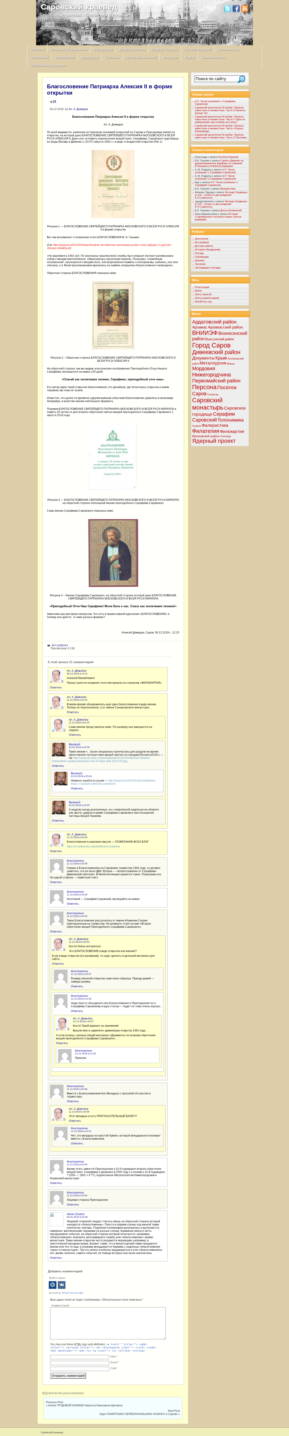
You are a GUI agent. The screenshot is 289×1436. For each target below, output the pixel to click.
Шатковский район (205, 436)
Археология (201, 238)
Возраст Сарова (165, 49)
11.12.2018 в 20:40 (77, 894)
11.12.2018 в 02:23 (77, 700)
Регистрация (202, 287)
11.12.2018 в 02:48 (77, 837)
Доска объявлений (141, 57)
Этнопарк (225, 436)
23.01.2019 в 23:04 (81, 776)
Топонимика (230, 419)
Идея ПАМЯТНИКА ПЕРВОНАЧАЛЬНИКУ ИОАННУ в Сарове (138, 1414)
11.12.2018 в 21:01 (81, 1131)
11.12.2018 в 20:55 (77, 1195)
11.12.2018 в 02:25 (79, 722)
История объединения (69, 49)
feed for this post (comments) (63, 1393)
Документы (203, 358)
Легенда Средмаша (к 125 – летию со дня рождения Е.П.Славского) (221, 195)
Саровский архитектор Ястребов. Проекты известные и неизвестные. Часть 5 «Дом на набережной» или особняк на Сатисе (220, 119)
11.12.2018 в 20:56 (79, 1111)
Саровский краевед (79, 6)
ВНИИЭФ (205, 333)
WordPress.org (203, 301)
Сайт (113, 1368)
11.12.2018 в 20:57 (81, 974)
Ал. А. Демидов (78, 109)
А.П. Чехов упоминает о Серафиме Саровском (215, 171)
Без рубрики (60, 645)
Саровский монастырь (207, 404)
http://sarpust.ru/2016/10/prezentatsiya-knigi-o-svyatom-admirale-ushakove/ (113, 782)
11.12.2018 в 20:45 (77, 916)
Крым (221, 357)
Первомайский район (216, 381)
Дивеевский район (216, 352)
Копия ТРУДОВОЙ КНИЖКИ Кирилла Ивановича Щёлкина (85, 1405)
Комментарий (60, 1305)
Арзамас (199, 327)
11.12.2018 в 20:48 (77, 1089)
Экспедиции (103, 49)
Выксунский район (219, 339)
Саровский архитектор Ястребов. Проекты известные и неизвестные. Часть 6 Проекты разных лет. (220, 110)
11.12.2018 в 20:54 (77, 1164)
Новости (37, 49)
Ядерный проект (213, 441)
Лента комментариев (207, 298)
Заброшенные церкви (47, 65)
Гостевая (112, 57)
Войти (198, 290)
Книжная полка (213, 57)
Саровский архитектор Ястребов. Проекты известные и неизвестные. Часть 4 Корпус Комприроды (219, 128)
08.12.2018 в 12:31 (77, 673)
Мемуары (170, 57)
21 (54, 101)
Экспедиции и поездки (207, 267)
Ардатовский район (214, 322)
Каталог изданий (197, 49)
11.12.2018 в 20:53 (79, 942)
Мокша (231, 363)
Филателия (39, 57)
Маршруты (89, 57)
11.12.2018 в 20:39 (77, 863)
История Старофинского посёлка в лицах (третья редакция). (218, 217)
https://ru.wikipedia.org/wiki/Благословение (93, 846)
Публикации (202, 256)
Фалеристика (228, 49)
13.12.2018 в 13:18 (85, 1053)
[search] (241, 79)
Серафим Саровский (213, 417)
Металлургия (213, 363)
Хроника (199, 260)
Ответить (56, 687)
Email (114, 1362)
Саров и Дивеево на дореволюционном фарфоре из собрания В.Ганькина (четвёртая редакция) (219, 163)
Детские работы (132, 49)
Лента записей (203, 294)
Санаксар (212, 394)
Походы (199, 253)
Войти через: (57, 1278)
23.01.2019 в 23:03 (79, 805)
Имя (114, 1356)
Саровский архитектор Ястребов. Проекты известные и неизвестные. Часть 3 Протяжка (221, 136)
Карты (189, 57)
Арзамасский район (225, 327)
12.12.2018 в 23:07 (83, 1021)
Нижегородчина (211, 375)
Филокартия (65, 57)
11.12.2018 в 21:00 (81, 998)
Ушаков (196, 425)
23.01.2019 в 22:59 (79, 747)
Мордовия (203, 368)
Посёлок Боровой (228, 157)
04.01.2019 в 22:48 (77, 1217)
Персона (204, 387)
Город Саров (211, 345)
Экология (200, 264)
